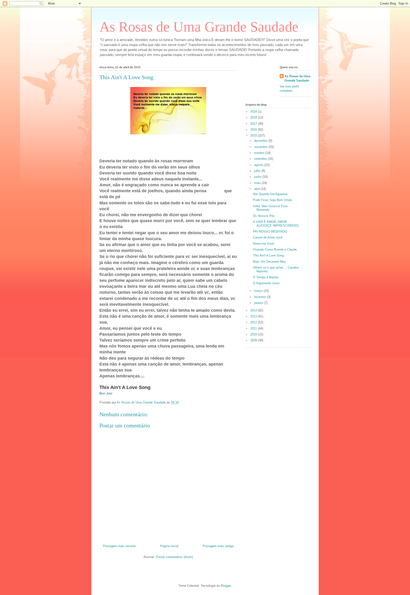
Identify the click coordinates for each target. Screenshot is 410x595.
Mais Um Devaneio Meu (269, 261)
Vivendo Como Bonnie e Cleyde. (275, 249)
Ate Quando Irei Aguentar (270, 194)
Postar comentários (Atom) (174, 557)
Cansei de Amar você (267, 237)
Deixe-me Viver (263, 243)
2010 (254, 334)
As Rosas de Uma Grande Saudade (198, 27)
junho (258, 176)
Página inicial (169, 546)
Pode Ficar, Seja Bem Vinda (272, 200)
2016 (254, 129)
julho (257, 171)
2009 (254, 340)
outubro (259, 153)
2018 (254, 117)
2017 (254, 123)
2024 (254, 111)
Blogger (226, 585)
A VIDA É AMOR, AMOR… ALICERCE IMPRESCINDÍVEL (276, 223)
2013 (254, 316)
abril (257, 189)
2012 (254, 322)
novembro (261, 147)
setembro (261, 158)
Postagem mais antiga (218, 546)
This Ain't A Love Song (268, 255)
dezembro (261, 140)
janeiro (259, 303)
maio (258, 183)
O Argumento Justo (266, 283)
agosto (259, 165)
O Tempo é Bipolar (266, 277)
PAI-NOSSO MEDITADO (270, 231)
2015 (254, 135)
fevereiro (260, 297)
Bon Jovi (105, 393)
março (259, 291)
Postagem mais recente (119, 546)
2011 (254, 328)
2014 (254, 310)
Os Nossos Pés (264, 216)
